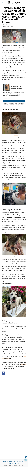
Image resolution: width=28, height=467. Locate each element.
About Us (5, 461)
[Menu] (2, 3)
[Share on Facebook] (3, 373)
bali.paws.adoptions (16, 317)
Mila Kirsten (5, 24)
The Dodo (16, 135)
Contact (17, 463)
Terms (19, 461)
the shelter (23, 364)
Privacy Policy (12, 461)
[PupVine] (14, 3)
